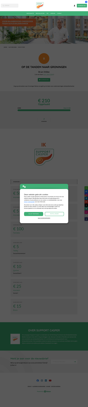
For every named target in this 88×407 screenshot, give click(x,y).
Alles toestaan (34, 214)
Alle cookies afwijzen (44, 218)
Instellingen (54, 214)
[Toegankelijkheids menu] (86, 2)
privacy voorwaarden (29, 201)
